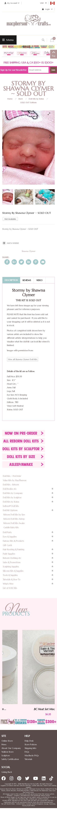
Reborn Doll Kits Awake (14, 523)
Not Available (10, 219)
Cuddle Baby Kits (11, 527)
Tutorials (28, 759)
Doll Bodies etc (10, 489)
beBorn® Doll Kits (11, 506)
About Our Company (11, 748)
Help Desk (29, 741)
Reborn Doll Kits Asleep (14, 519)
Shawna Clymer (28, 251)
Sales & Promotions (12, 562)
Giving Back (7, 772)
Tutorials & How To (11, 579)
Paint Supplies (9, 553)
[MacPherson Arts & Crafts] (28, 23)
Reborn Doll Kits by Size (14, 514)
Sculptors (6, 755)
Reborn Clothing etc (12, 558)
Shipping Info (30, 748)
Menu (9, 40)
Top (53, 56)
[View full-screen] (50, 114)
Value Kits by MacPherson (14, 480)
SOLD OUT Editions (28, 102)
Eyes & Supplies (10, 536)
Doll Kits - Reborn (11, 484)
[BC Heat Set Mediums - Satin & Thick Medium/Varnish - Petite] (29, 667)
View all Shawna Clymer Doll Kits (22, 359)
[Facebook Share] (7, 262)
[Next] (50, 136)
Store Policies (31, 744)
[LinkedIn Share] (28, 262)
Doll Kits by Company (13, 493)
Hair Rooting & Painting (13, 549)
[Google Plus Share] (14, 262)
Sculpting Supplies (11, 566)
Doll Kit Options (10, 510)
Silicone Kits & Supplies (13, 571)
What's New (8, 583)
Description (11, 280)
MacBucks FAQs (32, 755)
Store (20, 99)
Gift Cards (7, 545)
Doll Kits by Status (36, 99)
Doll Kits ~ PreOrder (12, 476)
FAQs (27, 752)
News (4, 744)
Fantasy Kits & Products (13, 541)
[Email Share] (42, 262)
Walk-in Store (8, 752)
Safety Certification (10, 759)
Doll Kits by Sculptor (12, 497)
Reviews (27, 280)
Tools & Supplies (10, 575)
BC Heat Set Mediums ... (29, 709)
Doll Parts (7, 532)
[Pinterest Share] (35, 262)
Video (39, 280)
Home (9, 99)
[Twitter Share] (21, 262)
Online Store (7, 741)
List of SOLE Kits (10, 588)
